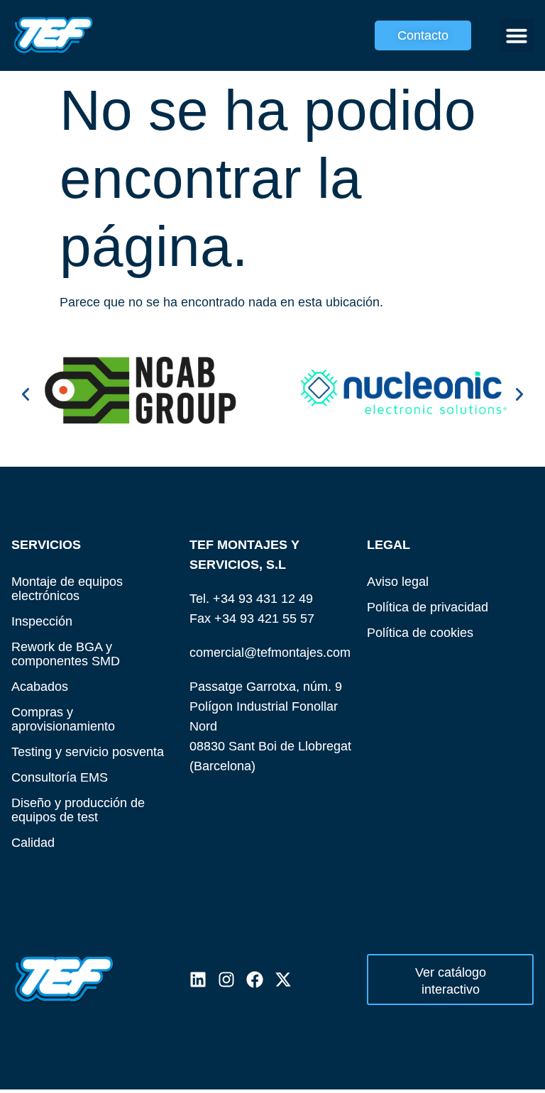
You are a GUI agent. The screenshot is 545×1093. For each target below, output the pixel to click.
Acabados (39, 686)
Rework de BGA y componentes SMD (65, 653)
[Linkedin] (198, 979)
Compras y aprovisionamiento (63, 718)
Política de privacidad (427, 606)
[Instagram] (226, 979)
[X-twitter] (283, 979)
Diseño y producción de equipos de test (78, 809)
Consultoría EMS (59, 777)
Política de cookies (420, 632)
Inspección (41, 621)
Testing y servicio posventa (87, 751)
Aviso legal (398, 581)
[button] (517, 35)
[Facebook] (254, 979)
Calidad (33, 842)
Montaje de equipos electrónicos (67, 588)
